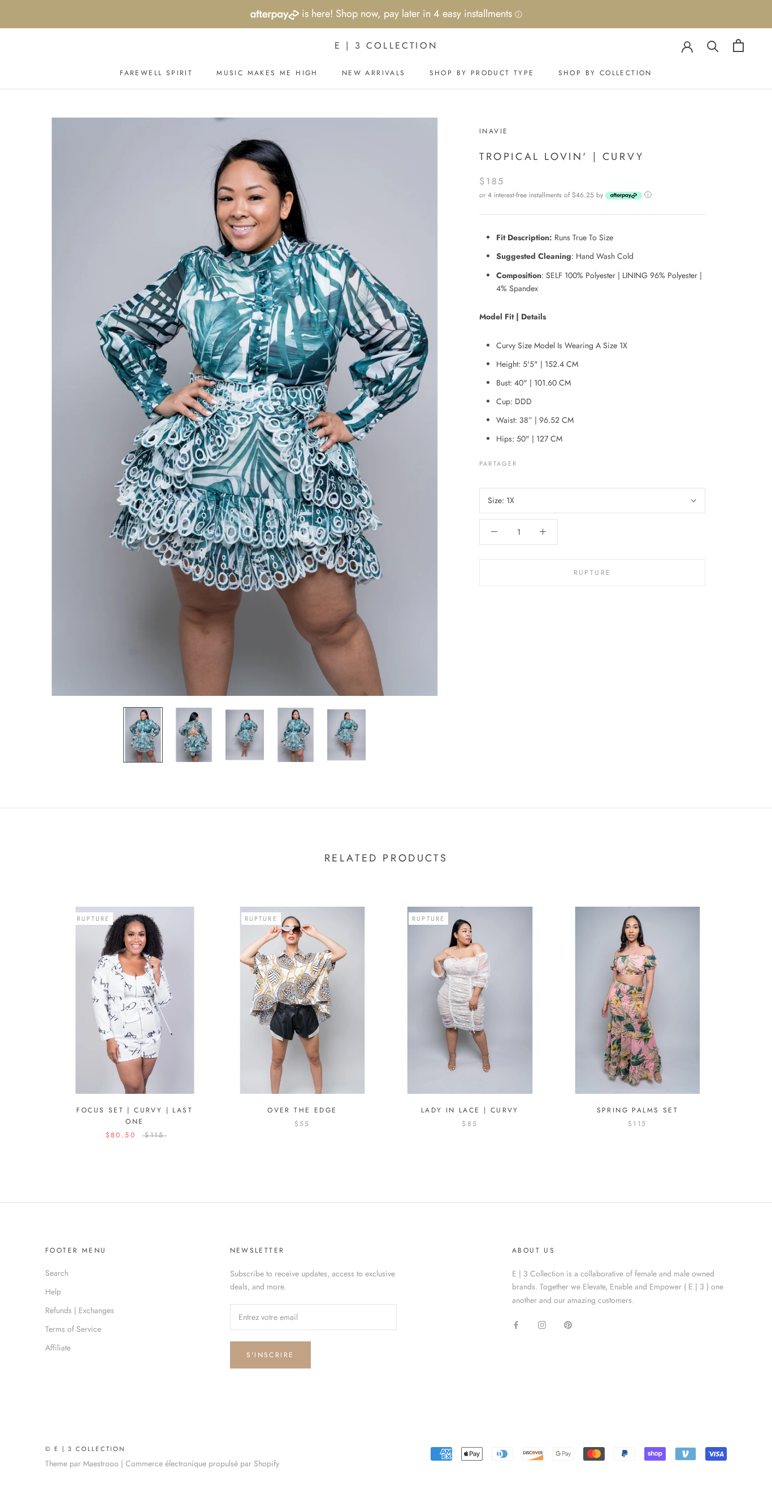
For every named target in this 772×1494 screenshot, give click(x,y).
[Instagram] (542, 1324)
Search (56, 1273)
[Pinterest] (557, 460)
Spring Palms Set (637, 1110)
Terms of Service (73, 1329)
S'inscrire (270, 1355)
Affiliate (58, 1347)
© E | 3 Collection (85, 1448)
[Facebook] (528, 460)
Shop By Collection (605, 73)
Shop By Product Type (482, 73)
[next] (736, 1011)
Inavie (493, 131)
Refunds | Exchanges (79, 1310)
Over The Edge (302, 1110)
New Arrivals (374, 73)
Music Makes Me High (267, 73)
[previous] (35, 1011)
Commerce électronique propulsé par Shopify (202, 1463)
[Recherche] (713, 45)
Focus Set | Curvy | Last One (134, 1116)
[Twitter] (543, 460)
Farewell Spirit (156, 73)
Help (53, 1291)
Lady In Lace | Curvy (470, 1110)
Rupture (592, 573)
